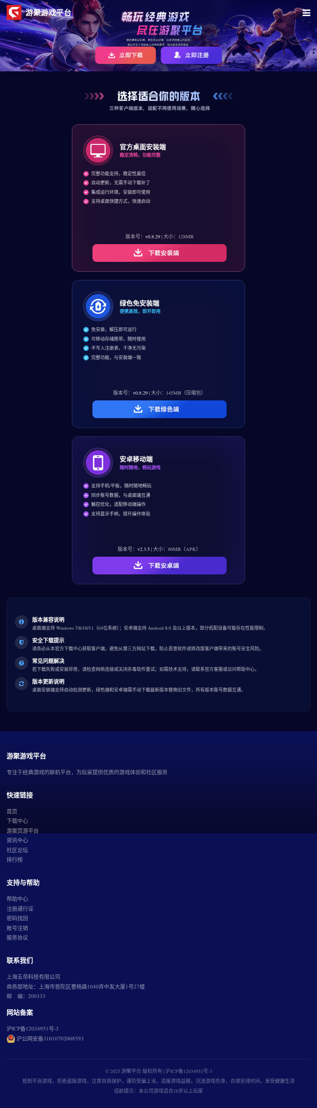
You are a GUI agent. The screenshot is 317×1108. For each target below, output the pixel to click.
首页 (12, 811)
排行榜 (15, 859)
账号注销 (17, 928)
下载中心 (17, 820)
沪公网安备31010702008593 (50, 1038)
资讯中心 (17, 840)
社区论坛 (17, 850)
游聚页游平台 (23, 830)
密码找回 (17, 918)
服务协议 (17, 937)
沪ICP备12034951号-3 (33, 1028)
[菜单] (306, 12)
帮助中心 (17, 898)
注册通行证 (20, 908)
